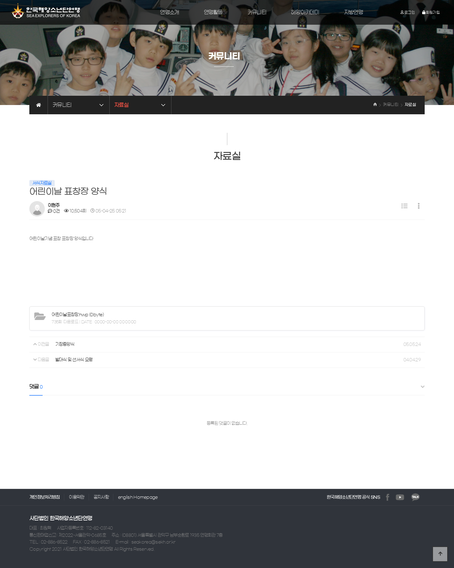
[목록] (404, 206)
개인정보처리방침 (44, 497)
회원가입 (432, 12)
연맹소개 (169, 12)
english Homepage (138, 497)
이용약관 (76, 497)
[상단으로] (440, 554)
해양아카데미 (305, 12)
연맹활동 (213, 12)
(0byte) (77, 315)
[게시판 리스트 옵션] (418, 206)
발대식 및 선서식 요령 (74, 360)
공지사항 (101, 497)
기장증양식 (64, 344)
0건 (56, 211)
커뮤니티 (256, 12)
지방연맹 (353, 12)
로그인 (410, 12)
